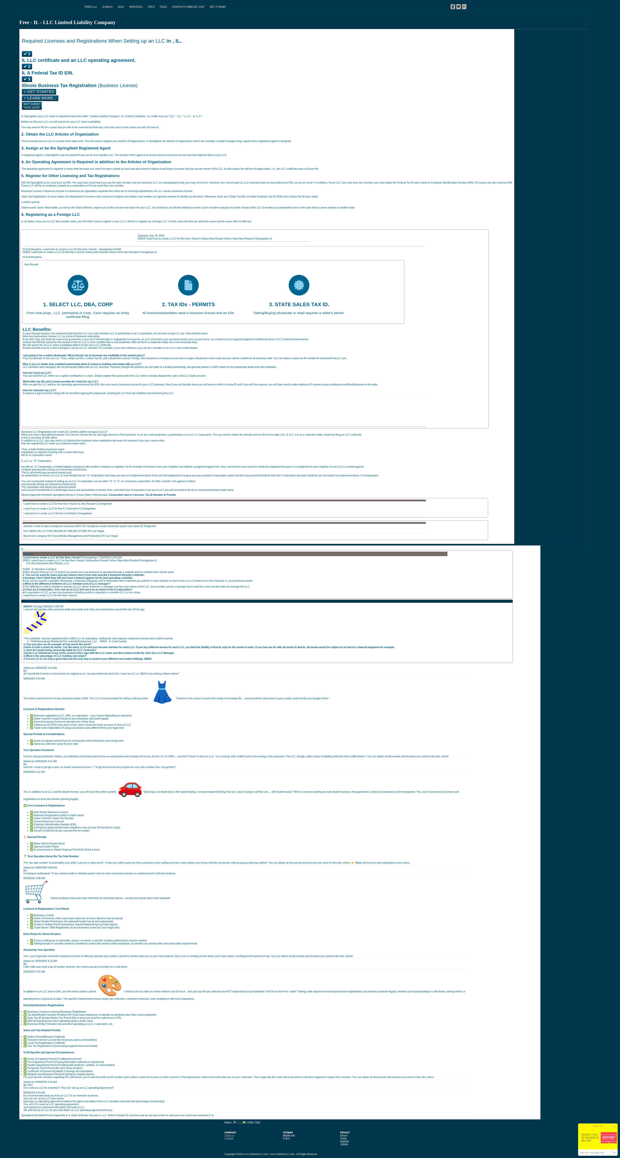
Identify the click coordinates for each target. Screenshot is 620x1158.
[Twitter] (458, 6)
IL (96, 503)
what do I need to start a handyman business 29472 (52, 526)
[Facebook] (453, 6)
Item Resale (88, 503)
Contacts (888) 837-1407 (188, 6)
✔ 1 (27, 54)
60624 (147, 658)
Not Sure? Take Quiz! (32, 105)
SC (142, 526)
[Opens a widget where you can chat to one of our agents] (598, 1139)
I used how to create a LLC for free (42, 508)
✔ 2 (27, 66)
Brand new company (35, 535)
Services (136, 6)
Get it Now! (218, 6)
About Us (229, 1135)
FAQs (163, 6)
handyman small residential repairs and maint (113, 526)
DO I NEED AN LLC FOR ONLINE (43, 531)
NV (90, 531)
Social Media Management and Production (76, 535)
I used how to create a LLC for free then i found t (50, 503)
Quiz (121, 6)
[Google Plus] (464, 6)
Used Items (72, 508)
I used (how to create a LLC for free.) (44, 513)
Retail (71, 513)
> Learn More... (40, 98)
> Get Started (39, 92)
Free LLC (91, 6)
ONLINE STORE (77, 531)
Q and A (107, 6)
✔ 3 (27, 79)
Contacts (228, 1138)
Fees (151, 6)
